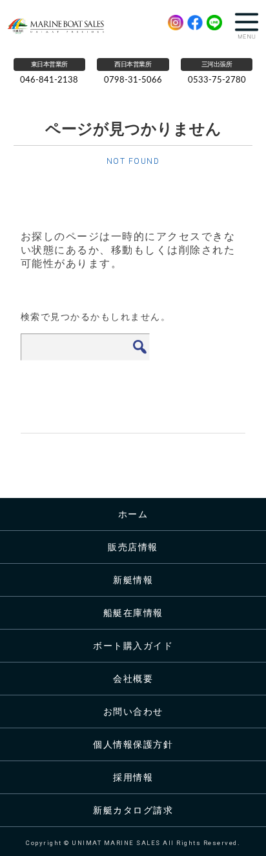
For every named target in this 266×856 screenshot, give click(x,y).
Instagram (175, 22)
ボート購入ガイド (133, 645)
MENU (246, 25)
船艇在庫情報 (133, 612)
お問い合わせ (133, 711)
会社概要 (133, 678)
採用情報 (133, 776)
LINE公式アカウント (214, 22)
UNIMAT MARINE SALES (66, 26)
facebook (195, 22)
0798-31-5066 (133, 80)
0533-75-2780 (217, 80)
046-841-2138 (49, 80)
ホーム (133, 513)
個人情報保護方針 (133, 744)
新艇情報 (133, 579)
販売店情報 (133, 546)
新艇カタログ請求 (133, 809)
